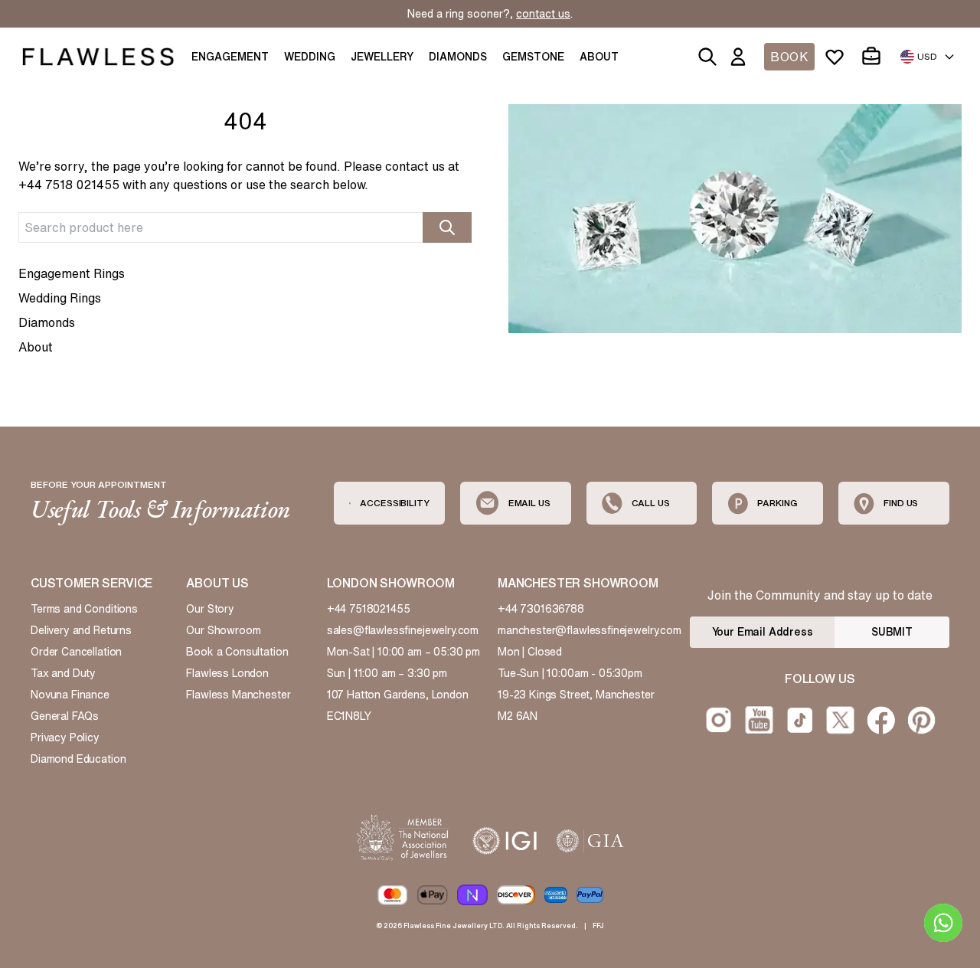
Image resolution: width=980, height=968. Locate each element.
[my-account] (741, 56)
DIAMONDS (458, 56)
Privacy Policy (65, 737)
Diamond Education (78, 759)
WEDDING (309, 56)
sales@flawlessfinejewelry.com (403, 630)
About (35, 347)
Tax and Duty (63, 673)
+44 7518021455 (368, 608)
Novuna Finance (70, 694)
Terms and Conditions (84, 608)
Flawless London (227, 673)
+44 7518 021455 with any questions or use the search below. (193, 184)
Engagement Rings (71, 273)
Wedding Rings (59, 298)
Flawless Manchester (238, 694)
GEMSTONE (533, 56)
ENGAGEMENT (230, 56)
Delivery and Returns (81, 630)
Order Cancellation (76, 651)
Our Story (210, 608)
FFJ (598, 925)
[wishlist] (837, 56)
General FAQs (65, 716)
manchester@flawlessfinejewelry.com (589, 630)
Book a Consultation (237, 651)
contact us (543, 13)
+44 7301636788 (541, 608)
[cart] (874, 56)
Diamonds (46, 322)
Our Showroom (223, 630)
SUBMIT (892, 631)
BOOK (789, 57)
